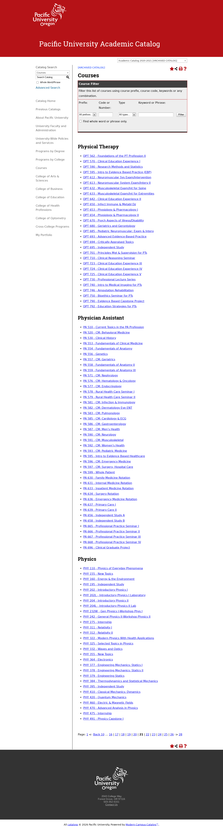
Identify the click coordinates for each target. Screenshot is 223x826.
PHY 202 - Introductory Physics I (105, 589)
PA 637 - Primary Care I (99, 504)
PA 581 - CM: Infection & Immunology (109, 402)
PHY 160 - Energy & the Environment (108, 579)
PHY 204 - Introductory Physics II (106, 600)
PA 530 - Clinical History (99, 338)
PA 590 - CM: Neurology (99, 434)
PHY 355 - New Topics (98, 654)
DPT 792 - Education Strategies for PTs (110, 306)
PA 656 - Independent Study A (104, 515)
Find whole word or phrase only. (105, 121)
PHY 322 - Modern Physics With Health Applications (118, 638)
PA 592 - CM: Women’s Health (104, 445)
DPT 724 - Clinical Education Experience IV (112, 269)
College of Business (49, 189)
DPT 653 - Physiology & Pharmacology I (110, 209)
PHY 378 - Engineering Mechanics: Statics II (113, 670)
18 (123, 734)
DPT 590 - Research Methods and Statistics (113, 166)
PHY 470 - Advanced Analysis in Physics (110, 708)
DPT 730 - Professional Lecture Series (109, 279)
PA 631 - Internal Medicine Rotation (107, 483)
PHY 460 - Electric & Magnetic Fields (108, 702)
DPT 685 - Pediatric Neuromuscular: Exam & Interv (118, 231)
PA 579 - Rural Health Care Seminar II (109, 397)
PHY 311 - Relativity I (97, 627)
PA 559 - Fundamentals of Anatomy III (109, 370)
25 (166, 734)
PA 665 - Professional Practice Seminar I (111, 526)
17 (116, 734)
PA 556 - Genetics (95, 354)
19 (129, 734)
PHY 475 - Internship (97, 713)
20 (135, 734)
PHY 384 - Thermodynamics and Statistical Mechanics (120, 681)
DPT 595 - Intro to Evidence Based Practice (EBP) (117, 172)
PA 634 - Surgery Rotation (101, 493)
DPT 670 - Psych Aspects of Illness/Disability (113, 220)
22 (147, 734)
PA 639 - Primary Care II (100, 510)
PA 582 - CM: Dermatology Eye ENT (107, 407)
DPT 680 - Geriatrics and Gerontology (109, 226)
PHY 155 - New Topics (98, 573)
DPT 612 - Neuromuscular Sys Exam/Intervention (117, 177)
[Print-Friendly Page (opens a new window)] (180, 69)
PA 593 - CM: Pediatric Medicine (105, 451)
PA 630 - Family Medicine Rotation (106, 477)
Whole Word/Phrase (50, 82)
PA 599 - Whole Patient (99, 472)
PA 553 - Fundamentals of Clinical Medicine (113, 343)
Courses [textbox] (41, 72)
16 (110, 734)
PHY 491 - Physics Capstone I (103, 718)
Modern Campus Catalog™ (142, 824)
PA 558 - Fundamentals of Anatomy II (109, 364)
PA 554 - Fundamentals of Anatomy (107, 348)
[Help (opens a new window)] (185, 69)
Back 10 (98, 734)
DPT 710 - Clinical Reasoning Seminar (109, 258)
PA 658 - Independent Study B (104, 520)
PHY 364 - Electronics (98, 659)
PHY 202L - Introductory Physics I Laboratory (114, 595)
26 (172, 734)
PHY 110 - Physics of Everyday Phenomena (113, 568)
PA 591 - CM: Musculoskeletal (103, 440)
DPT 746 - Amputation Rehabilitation (108, 290)
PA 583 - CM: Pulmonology (101, 413)
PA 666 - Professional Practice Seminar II (111, 531)
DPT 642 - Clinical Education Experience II (112, 199)
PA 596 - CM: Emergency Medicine (107, 461)
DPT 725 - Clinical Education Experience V (112, 274)
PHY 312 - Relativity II (98, 632)
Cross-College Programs (52, 226)
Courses (41, 168)
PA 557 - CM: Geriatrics (99, 359)
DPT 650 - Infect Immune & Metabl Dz (109, 204)
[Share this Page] (176, 69)
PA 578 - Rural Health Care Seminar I (108, 391)
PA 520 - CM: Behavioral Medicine (106, 332)
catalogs (73, 824)
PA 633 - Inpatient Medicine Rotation (108, 488)
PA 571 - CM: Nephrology (100, 375)
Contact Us (111, 804)
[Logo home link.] (50, 25)
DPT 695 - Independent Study (103, 247)
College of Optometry (51, 218)
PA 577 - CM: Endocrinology (102, 386)
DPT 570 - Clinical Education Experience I (111, 161)
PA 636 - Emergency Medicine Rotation (110, 499)
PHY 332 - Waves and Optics (102, 649)
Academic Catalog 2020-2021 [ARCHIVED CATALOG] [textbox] (147, 60)
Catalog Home (46, 101)
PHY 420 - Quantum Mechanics (104, 697)
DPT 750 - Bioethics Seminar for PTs (108, 295)
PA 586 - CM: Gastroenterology (104, 424)
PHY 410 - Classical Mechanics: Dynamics (111, 692)
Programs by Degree (50, 151)
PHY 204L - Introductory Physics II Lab (109, 606)
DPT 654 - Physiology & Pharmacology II (111, 215)
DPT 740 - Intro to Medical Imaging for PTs (112, 285)
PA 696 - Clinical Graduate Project (106, 547)
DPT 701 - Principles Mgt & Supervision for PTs (115, 252)
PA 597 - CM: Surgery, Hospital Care (108, 467)
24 (160, 734)
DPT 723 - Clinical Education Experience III (112, 263)
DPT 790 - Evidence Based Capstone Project (113, 301)
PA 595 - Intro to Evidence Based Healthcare (114, 456)
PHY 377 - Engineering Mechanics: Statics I (113, 665)
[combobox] (152, 60)
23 (153, 734)
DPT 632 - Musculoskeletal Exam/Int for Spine (114, 188)
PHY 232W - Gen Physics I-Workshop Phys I (113, 611)
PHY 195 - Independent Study (103, 584)
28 (180, 734)
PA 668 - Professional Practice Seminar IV (112, 542)
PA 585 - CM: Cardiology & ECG (104, 418)
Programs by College (50, 159)
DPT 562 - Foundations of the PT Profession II (114, 156)
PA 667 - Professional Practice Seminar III (112, 536)
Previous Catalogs (48, 109)
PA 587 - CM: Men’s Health (101, 429)
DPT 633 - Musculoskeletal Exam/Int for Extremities (118, 193)
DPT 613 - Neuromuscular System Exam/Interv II (117, 182)
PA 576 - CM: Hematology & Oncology (109, 381)
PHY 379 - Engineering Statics (103, 675)
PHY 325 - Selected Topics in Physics (108, 643)
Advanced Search (48, 87)
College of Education (50, 197)
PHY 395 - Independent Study (103, 686)
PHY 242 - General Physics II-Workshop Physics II (117, 616)
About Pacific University (52, 117)
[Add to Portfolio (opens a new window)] (171, 69)
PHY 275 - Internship (97, 622)
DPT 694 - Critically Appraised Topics (108, 242)
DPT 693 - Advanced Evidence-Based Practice (115, 236)
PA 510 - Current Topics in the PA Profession (113, 327)
